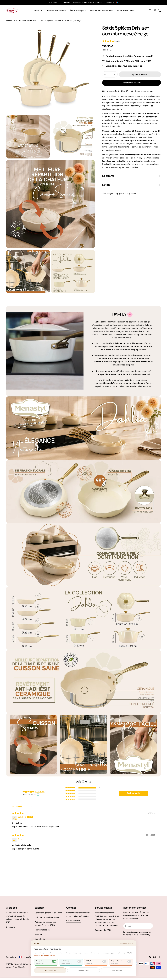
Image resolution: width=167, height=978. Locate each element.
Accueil (9, 20)
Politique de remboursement (47, 917)
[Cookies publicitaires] (104, 961)
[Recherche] (150, 10)
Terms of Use (131, 935)
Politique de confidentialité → (44, 955)
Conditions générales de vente (48, 912)
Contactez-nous (73, 920)
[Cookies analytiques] (79, 961)
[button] (108, 41)
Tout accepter (50, 970)
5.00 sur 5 (40, 791)
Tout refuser (117, 970)
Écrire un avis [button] (133, 793)
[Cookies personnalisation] (129, 961)
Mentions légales (42, 930)
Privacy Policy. (144, 935)
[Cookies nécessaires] (54, 961)
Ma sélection (83, 970)
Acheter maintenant (131, 82)
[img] (18, 813)
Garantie (38, 934)
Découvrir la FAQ (103, 930)
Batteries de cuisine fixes (26, 20)
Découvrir (10, 927)
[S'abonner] (150, 926)
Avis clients (40, 939)
